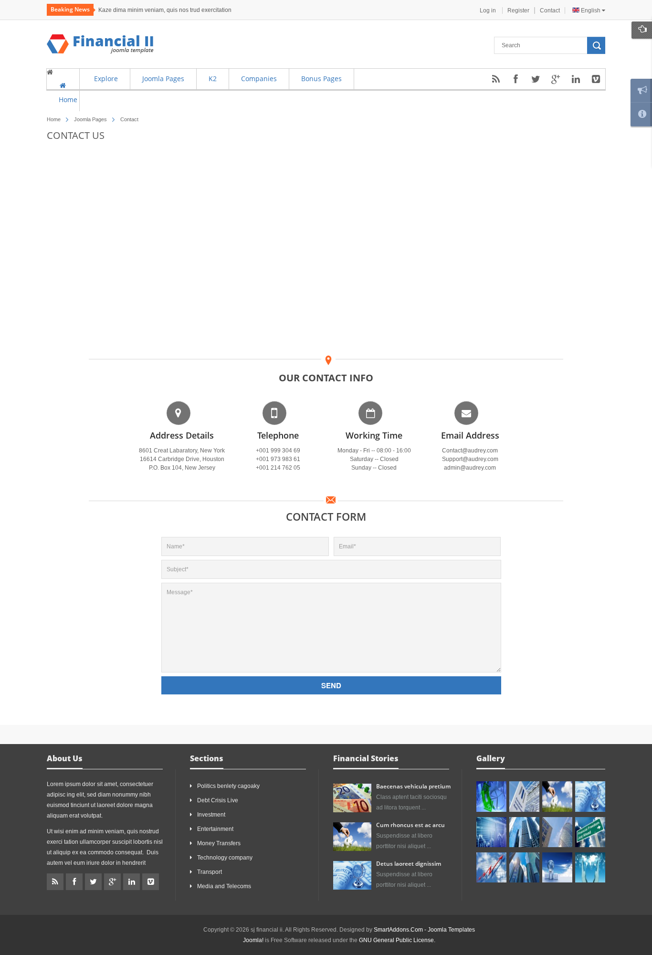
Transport (209, 872)
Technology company (224, 857)
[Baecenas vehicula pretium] (352, 797)
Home (54, 119)
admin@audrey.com (470, 467)
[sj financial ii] (100, 43)
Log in (488, 10)
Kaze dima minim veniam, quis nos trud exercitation (164, 10)
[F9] (590, 832)
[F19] (557, 867)
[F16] (491, 832)
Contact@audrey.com (470, 450)
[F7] (524, 832)
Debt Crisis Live (217, 800)
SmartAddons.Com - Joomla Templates (424, 929)
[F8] (557, 832)
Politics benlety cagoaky (228, 786)
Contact (550, 10)
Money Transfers (219, 843)
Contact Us (76, 135)
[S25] (491, 867)
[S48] (524, 796)
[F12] (590, 796)
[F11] (557, 796)
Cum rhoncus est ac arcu (410, 825)
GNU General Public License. (397, 940)
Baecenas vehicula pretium (413, 786)
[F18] (590, 867)
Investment (211, 814)
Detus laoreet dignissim (408, 864)
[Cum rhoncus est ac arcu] (352, 836)
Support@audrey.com (470, 459)
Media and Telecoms (224, 886)
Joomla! (253, 940)
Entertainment (215, 829)
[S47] (491, 796)
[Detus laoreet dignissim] (352, 874)
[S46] (524, 867)
